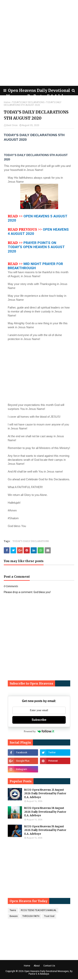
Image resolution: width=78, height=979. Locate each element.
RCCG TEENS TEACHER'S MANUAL (38, 910)
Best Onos (12, 125)
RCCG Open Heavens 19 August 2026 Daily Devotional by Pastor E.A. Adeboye (45, 830)
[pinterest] (55, 761)
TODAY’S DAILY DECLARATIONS (28, 102)
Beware (14, 916)
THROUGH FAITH (30, 916)
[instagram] (23, 769)
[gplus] (23, 761)
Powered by (30, 731)
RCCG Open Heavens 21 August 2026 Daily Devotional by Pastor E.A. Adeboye (45, 793)
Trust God (49, 916)
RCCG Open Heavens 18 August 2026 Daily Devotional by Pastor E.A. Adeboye (45, 811)
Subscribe (39, 719)
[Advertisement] (39, 43)
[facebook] (23, 752)
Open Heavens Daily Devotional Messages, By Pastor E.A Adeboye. (48, 972)
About (37, 965)
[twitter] (55, 752)
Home (7, 102)
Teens (13, 910)
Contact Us (49, 965)
